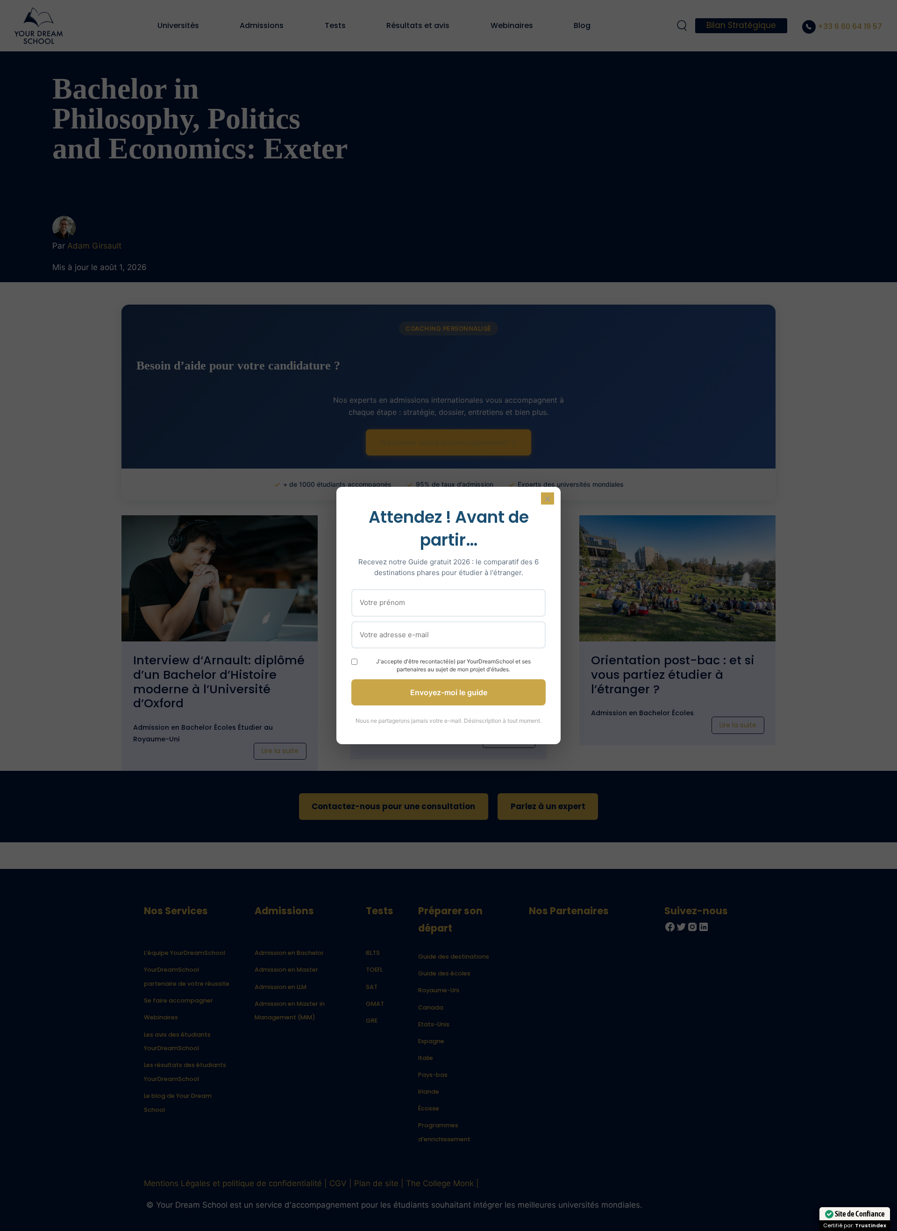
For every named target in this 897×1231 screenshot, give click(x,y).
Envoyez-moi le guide (448, 692)
